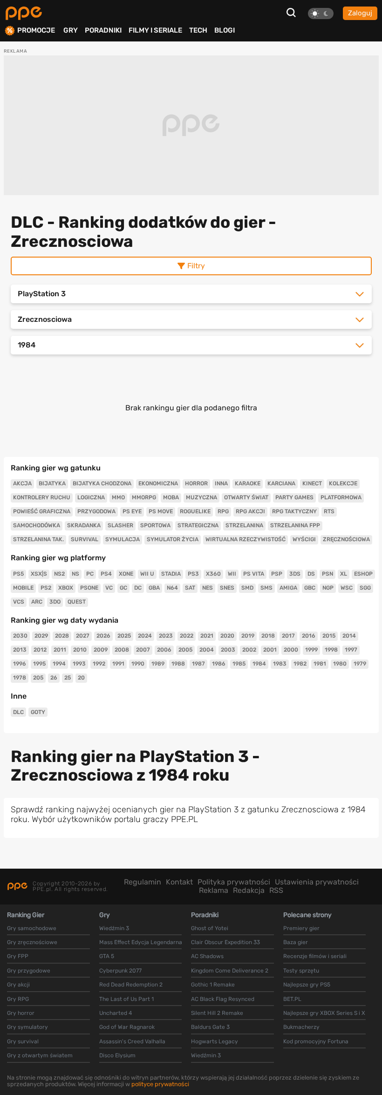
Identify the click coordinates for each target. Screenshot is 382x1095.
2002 (249, 649)
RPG (223, 511)
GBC (309, 588)
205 (38, 677)
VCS (18, 602)
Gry (70, 30)
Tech (198, 30)
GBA (154, 588)
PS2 (46, 588)
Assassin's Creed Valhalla (132, 1041)
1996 (19, 663)
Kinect (312, 483)
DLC (18, 712)
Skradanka (84, 525)
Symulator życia (172, 539)
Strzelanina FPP (295, 525)
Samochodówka (36, 525)
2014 (349, 636)
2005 (185, 649)
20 (81, 677)
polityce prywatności (160, 1084)
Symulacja (122, 539)
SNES (227, 588)
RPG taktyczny (294, 511)
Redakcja (249, 890)
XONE (126, 574)
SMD (247, 588)
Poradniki (103, 30)
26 (53, 677)
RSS (276, 890)
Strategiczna (197, 525)
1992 (99, 663)
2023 (166, 636)
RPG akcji (250, 511)
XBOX (65, 588)
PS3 (193, 574)
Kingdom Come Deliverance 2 (229, 970)
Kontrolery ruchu (41, 497)
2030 (20, 636)
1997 (351, 649)
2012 (40, 649)
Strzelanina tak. (38, 539)
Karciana (281, 483)
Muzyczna (201, 497)
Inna (221, 483)
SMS (266, 588)
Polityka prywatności (234, 881)
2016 (308, 636)
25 (67, 677)
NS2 (59, 574)
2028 (62, 636)
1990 (137, 663)
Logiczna (91, 497)
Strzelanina (244, 525)
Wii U (147, 574)
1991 (118, 663)
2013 (20, 649)
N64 (172, 588)
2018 (268, 636)
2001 (270, 649)
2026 (103, 636)
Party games (294, 497)
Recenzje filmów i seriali (315, 956)
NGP (328, 588)
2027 (82, 636)
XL (343, 574)
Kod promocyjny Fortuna (315, 1041)
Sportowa (155, 525)
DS (311, 574)
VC (109, 588)
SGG (365, 588)
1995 (39, 663)
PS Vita (253, 574)
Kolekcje (343, 483)
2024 (145, 636)
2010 (80, 649)
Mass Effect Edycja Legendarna (140, 942)
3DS (294, 574)
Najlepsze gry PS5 (306, 984)
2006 (164, 649)
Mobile (23, 588)
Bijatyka (52, 483)
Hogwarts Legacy (214, 1041)
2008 (122, 649)
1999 (311, 649)
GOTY (38, 712)
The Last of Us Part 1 (126, 999)
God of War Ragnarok (127, 1027)
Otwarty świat (246, 497)
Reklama (213, 890)
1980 (340, 663)
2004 (206, 649)
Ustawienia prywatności (317, 881)
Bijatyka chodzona (102, 483)
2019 (247, 636)
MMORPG (144, 497)
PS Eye (132, 511)
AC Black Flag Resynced (222, 999)
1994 (59, 663)
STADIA (171, 574)
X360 (213, 574)
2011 (60, 649)
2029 (41, 636)
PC (90, 574)
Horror (196, 483)
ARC (36, 602)
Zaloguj (360, 13)
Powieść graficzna (41, 511)
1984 (259, 663)
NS (75, 574)
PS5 (18, 574)
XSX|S (39, 574)
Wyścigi (304, 539)
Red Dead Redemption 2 (131, 984)
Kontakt (179, 881)
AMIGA (288, 588)
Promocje (36, 30)
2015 (328, 636)
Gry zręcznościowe (32, 942)
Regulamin (142, 881)
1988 (178, 663)
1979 (360, 663)
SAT (190, 588)
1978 (19, 677)
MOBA (171, 497)
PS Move (161, 511)
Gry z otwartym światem (40, 1055)
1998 (331, 649)
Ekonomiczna (158, 483)
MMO (118, 497)
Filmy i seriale (155, 30)
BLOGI (224, 30)
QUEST (77, 602)
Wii (232, 574)
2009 (101, 649)
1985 (239, 663)
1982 (300, 663)
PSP (276, 574)
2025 (124, 636)
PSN (327, 574)
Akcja (22, 483)
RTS (329, 511)
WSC (347, 588)
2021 (206, 636)
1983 (279, 663)
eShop (363, 574)
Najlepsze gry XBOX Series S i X (324, 1013)
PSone (89, 588)
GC (123, 588)
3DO (55, 602)
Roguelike (195, 511)
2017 (288, 636)
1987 (198, 663)
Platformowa (341, 497)
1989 (157, 663)
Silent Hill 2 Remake (217, 1013)
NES (207, 588)
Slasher (120, 525)
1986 (218, 663)
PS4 (106, 574)
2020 (227, 636)
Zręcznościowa (346, 539)
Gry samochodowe (31, 928)
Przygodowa (96, 511)
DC (138, 588)
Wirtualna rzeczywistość (245, 539)
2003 (228, 649)
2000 (291, 649)
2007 (143, 649)
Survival (84, 539)
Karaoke (247, 483)
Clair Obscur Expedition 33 (225, 942)
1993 (79, 663)
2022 (186, 636)
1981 (320, 663)
